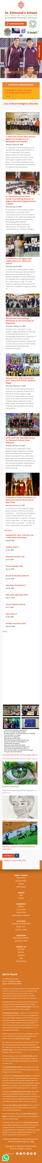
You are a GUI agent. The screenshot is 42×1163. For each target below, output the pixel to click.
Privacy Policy (21, 961)
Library (21, 898)
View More (8, 530)
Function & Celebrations (21, 923)
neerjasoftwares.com (29, 1139)
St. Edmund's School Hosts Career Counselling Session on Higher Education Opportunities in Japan (20, 200)
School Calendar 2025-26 (15, 604)
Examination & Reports (21, 915)
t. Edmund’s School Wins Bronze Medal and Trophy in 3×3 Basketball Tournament (20, 139)
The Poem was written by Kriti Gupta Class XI (19, 755)
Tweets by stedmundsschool (15, 860)
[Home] (21, 5)
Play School (21, 878)
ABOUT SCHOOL (21, 875)
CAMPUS (21, 893)
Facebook (8, 856)
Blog (32, 1141)
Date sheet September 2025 (17, 595)
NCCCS (34, 1153)
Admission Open (16, 24)
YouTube (24, 1153)
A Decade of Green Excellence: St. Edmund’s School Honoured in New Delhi (21, 500)
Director (21, 952)
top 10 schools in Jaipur (31, 1122)
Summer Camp (21, 929)
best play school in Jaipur (22, 1076)
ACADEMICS (21, 904)
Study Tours (21, 926)
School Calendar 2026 (14, 566)
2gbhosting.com (22, 1141)
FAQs (21, 958)
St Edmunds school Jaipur (10, 1013)
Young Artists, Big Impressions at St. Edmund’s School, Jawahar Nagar (21, 380)
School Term (21, 912)
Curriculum (21, 909)
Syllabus (21, 906)
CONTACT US (21, 947)
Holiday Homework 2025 (16, 623)
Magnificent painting (10, 786)
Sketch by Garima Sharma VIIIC (14, 820)
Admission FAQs (21, 941)
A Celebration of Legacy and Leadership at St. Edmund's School (19, 261)
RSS (27, 1153)
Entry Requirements (21, 938)
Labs (21, 895)
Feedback (21, 955)
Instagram (31, 1153)
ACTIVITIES (21, 921)
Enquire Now (39, 51)
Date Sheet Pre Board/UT (16, 585)
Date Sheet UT (11, 614)
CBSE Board (21, 887)
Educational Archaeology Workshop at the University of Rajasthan (20, 320)
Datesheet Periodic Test (15, 556)
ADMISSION (21, 935)
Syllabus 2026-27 (12, 547)
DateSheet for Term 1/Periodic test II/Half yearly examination (18, 91)
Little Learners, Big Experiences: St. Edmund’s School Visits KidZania (20, 440)
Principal (21, 949)
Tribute (21, 884)
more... (9, 96)
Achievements (21, 881)
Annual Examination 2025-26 (17, 576)
